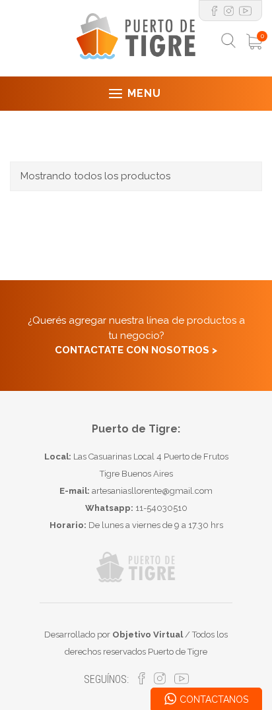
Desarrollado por (113, 634)
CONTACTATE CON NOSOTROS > (136, 350)
